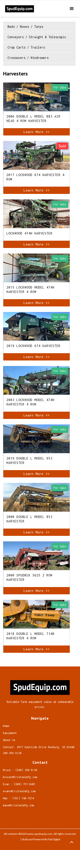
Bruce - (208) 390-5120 (20, 770)
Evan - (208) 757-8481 (19, 784)
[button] (74, 8)
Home (6, 726)
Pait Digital (54, 839)
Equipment (10, 733)
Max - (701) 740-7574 (18, 798)
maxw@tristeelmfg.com (18, 805)
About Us (9, 740)
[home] (35, 8)
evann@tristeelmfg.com (19, 791)
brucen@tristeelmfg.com (20, 777)
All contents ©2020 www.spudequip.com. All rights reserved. (40, 833)
